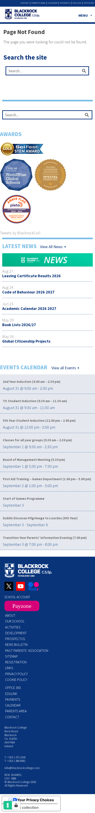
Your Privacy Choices (35, 800)
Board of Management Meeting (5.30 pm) (34, 460)
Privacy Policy (16, 674)
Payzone (21, 606)
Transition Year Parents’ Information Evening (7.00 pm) (45, 538)
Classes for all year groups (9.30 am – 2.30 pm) (37, 440)
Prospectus (15, 638)
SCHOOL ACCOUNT (17, 597)
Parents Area (38, 3)
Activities (13, 627)
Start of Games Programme (23, 498)
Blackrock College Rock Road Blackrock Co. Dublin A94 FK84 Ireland (15, 737)
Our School (15, 621)
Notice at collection (22, 807)
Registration (16, 662)
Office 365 (89, 3)
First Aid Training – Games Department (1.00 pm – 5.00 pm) (47, 479)
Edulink (77, 3)
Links (9, 668)
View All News (51, 246)
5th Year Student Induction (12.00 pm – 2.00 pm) (39, 420)
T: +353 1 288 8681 (14, 761)
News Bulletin (16, 644)
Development (16, 633)
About (10, 615)
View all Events (63, 367)
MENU (83, 15)
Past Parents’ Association (26, 650)
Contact (25, 3)
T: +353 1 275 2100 (14, 757)
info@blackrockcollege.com (22, 768)
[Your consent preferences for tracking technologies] (16, 805)
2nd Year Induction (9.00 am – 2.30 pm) (31, 381)
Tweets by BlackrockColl (20, 232)
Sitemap (11, 656)
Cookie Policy (16, 679)
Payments (65, 3)
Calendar (52, 3)
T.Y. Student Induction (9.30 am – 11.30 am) (35, 401)
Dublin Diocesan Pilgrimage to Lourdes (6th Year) (40, 518)
